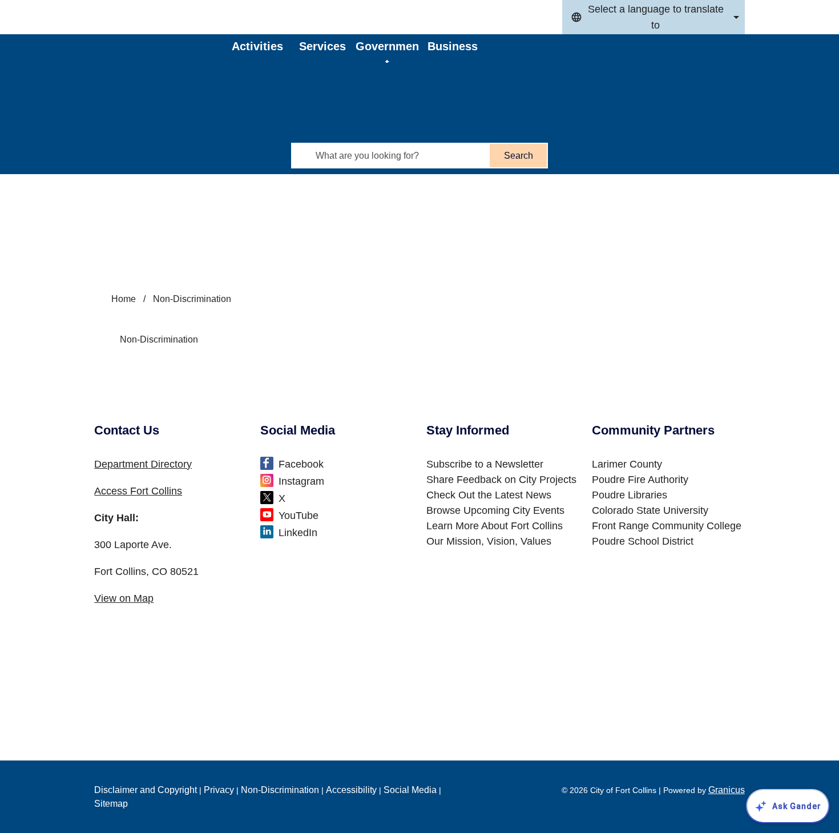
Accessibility (351, 790)
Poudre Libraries (629, 495)
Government (387, 51)
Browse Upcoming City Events (495, 510)
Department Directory (143, 464)
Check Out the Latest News (488, 495)
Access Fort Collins (138, 491)
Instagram (301, 481)
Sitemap (111, 803)
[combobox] (653, 17)
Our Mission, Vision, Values (488, 541)
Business (452, 46)
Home (123, 299)
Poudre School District (642, 541)
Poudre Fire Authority (640, 479)
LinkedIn (298, 532)
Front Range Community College (666, 526)
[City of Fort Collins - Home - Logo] (164, 66)
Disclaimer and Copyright (145, 790)
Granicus (726, 790)
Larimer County (627, 464)
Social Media (410, 790)
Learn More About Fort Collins (494, 526)
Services (322, 46)
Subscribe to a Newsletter (484, 464)
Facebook (301, 464)
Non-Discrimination (280, 790)
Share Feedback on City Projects (501, 479)
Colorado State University (650, 510)
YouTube (298, 515)
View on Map (124, 598)
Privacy (219, 790)
